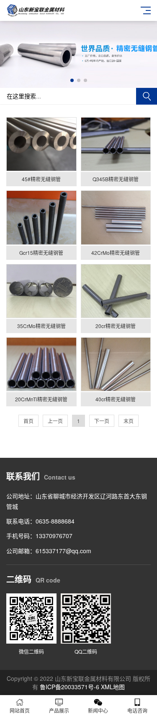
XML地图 (113, 687)
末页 (129, 420)
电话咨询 (137, 710)
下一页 (101, 420)
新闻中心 (98, 710)
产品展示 (59, 710)
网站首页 (20, 710)
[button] (72, 80)
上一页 (55, 420)
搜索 (146, 96)
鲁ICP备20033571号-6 (69, 687)
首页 (28, 420)
